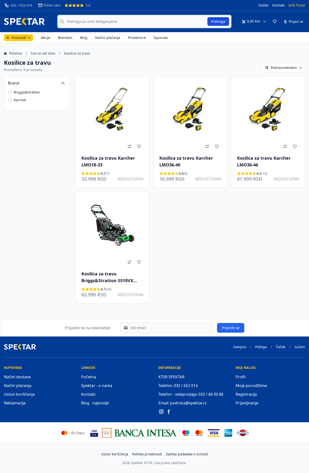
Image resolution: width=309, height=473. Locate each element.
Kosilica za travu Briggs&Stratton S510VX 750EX (107, 278)
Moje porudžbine (251, 385)
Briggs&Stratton (27, 92)
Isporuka (161, 37)
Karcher (20, 100)
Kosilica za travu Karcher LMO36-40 (186, 161)
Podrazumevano (284, 67)
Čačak (280, 346)
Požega (261, 346)
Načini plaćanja (107, 37)
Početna (15, 53)
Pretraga (218, 21)
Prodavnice (137, 37)
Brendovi (65, 37)
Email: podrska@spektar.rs (182, 403)
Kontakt (278, 5)
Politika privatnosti (147, 454)
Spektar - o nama (96, 385)
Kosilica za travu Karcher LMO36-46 (264, 161)
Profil (241, 377)
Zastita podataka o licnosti (187, 454)
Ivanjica (239, 346)
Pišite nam (52, 5)
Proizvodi (19, 37)
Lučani (300, 346)
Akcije (45, 37)
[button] (274, 21)
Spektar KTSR (141, 462)
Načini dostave (17, 377)
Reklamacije (15, 403)
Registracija (246, 394)
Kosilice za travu (77, 53)
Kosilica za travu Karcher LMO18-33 (108, 161)
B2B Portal (296, 5)
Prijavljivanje (247, 403)
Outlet (263, 5)
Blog (83, 37)
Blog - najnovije (95, 403)
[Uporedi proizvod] (129, 146)
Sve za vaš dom (43, 53)
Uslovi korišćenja (19, 394)
